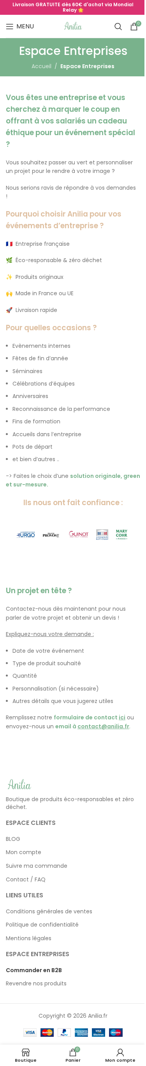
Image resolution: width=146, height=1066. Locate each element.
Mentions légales (28, 938)
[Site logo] (73, 26)
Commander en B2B (34, 970)
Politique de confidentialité (42, 925)
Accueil (41, 66)
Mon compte (23, 852)
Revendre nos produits (36, 983)
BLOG (13, 839)
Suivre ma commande (36, 866)
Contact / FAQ (26, 879)
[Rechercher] (118, 26)
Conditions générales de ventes (49, 911)
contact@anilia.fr (103, 726)
